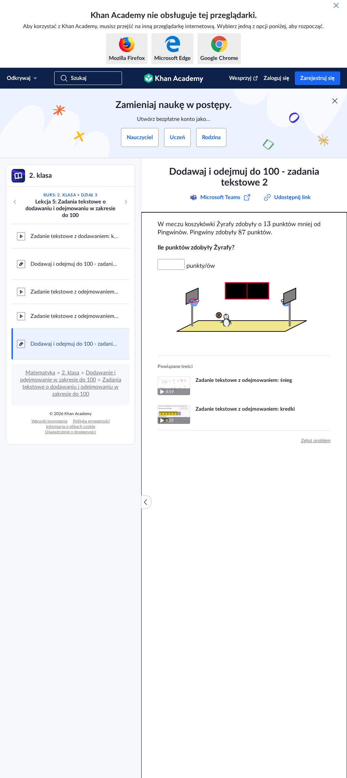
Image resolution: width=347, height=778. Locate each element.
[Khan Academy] (173, 78)
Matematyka (40, 372)
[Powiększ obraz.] (244, 307)
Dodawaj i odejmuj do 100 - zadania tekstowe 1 (74, 264)
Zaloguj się (276, 78)
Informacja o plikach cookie (70, 427)
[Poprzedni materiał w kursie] (15, 202)
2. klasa (70, 372)
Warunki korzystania (49, 421)
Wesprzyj (240, 78)
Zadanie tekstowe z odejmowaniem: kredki (74, 292)
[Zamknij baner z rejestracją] (335, 101)
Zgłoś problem (316, 440)
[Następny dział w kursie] (126, 202)
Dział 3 (89, 195)
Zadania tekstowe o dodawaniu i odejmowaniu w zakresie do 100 (71, 387)
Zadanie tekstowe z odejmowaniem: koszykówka (74, 316)
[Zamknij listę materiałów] (146, 502)
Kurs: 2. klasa (59, 195)
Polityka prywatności (91, 421)
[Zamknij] (336, 5)
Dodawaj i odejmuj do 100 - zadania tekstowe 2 (74, 344)
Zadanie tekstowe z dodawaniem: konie (74, 236)
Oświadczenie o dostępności (70, 432)
